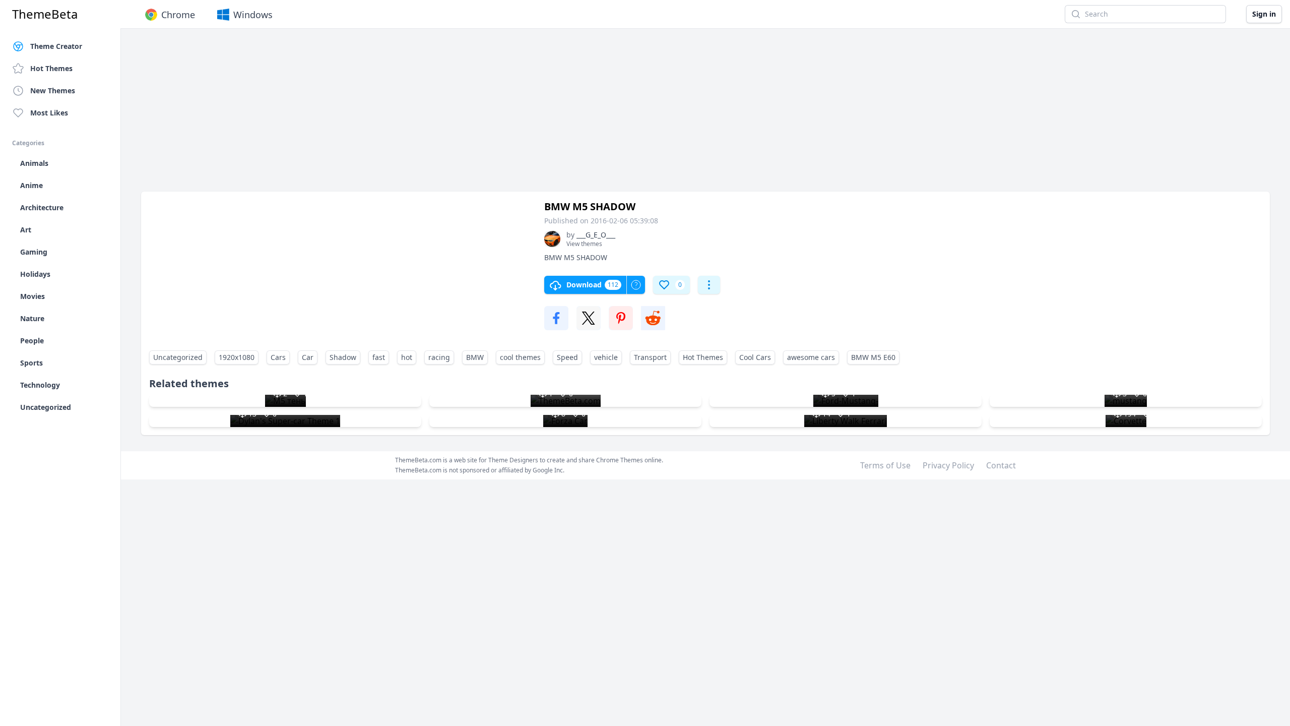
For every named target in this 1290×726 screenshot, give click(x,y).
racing (439, 357)
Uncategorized (178, 357)
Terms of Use (885, 465)
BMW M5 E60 (873, 357)
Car (307, 357)
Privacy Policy (948, 465)
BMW (475, 357)
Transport (650, 357)
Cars (278, 357)
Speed (567, 357)
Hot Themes (51, 68)
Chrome (178, 15)
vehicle (606, 357)
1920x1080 (236, 357)
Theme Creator (56, 46)
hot (406, 357)
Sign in (1264, 14)
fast (378, 357)
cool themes (520, 357)
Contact (1001, 465)
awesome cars (811, 357)
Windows (253, 15)
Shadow (343, 357)
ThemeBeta (45, 14)
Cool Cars (755, 357)
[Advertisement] (443, 115)
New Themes (52, 90)
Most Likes (49, 112)
